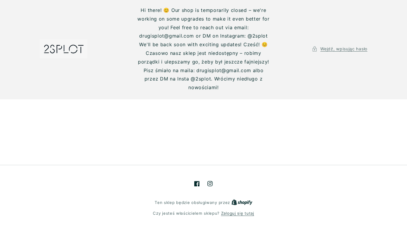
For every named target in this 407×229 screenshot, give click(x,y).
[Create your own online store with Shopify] (242, 202)
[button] (339, 48)
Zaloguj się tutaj (237, 213)
